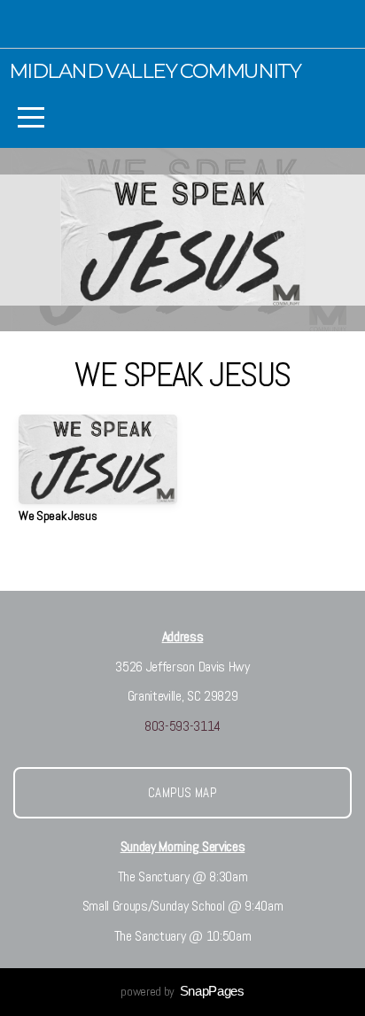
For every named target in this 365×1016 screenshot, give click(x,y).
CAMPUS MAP (182, 792)
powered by (182, 991)
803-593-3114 (182, 726)
